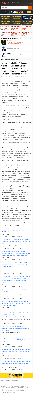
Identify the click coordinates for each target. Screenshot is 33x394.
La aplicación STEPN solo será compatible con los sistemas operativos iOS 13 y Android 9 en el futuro (16, 340)
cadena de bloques (10, 59)
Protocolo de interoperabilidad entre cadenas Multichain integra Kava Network (16, 231)
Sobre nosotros (15, 380)
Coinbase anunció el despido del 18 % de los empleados (16, 290)
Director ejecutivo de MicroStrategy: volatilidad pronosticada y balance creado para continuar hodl (16, 351)
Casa (1, 59)
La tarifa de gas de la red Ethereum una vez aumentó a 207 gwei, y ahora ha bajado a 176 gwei (16, 241)
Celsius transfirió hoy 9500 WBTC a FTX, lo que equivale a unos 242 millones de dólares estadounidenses (15, 264)
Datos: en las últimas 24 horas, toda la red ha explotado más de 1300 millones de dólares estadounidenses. (16, 363)
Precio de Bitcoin (11, 392)
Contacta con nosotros (5, 380)
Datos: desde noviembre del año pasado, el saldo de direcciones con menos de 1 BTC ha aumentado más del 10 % (16, 303)
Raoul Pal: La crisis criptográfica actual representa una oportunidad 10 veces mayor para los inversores (15, 328)
